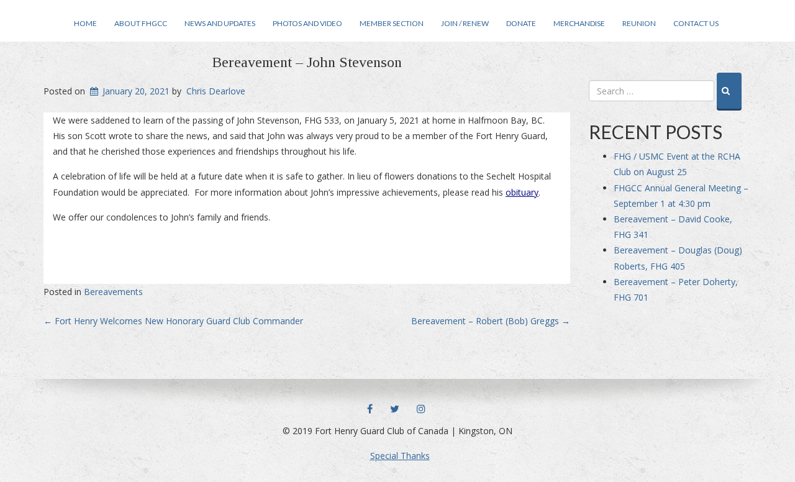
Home (85, 23)
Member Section (392, 23)
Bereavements (113, 292)
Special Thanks (400, 456)
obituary (522, 192)
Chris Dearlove (215, 91)
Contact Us (696, 23)
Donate (521, 23)
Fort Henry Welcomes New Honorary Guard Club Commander (173, 321)
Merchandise (579, 23)
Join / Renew (465, 23)
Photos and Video (307, 23)
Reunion (639, 23)
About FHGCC (140, 23)
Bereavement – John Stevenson (307, 62)
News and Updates (219, 23)
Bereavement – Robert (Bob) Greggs (490, 321)
